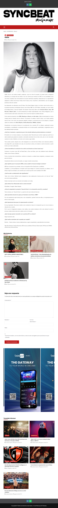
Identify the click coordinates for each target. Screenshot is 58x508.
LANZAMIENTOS (34, 435)
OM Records (45, 225)
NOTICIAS (40, 250)
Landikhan (29, 225)
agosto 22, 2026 (17, 442)
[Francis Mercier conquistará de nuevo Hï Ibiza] (42, 454)
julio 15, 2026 (15, 256)
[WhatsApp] (30, 4)
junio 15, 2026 (11, 284)
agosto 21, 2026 (43, 442)
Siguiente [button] (53, 381)
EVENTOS (7, 435)
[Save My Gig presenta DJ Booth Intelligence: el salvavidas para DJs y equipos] (16, 454)
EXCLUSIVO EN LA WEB (16, 250)
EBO (23, 225)
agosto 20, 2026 (43, 466)
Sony (9, 227)
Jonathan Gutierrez (9, 442)
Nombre (7, 319)
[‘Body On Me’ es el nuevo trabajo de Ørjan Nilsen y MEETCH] (42, 429)
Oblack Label (39, 225)
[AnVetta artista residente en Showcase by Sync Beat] (16, 270)
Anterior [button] (5, 381)
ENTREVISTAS (10, 35)
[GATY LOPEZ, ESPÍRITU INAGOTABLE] (16, 244)
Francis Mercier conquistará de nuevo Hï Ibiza (41, 465)
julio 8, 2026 (40, 258)
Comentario (8, 300)
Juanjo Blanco (8, 256)
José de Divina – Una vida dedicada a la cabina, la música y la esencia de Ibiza (41, 255)
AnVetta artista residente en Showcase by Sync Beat (16, 281)
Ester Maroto (34, 258)
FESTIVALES (7, 487)
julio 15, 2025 (11, 39)
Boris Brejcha (10, 225)
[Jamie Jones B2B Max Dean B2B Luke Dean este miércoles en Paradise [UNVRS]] (16, 429)
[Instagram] (27, 4)
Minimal (34, 225)
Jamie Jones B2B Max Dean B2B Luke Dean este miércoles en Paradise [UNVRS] (16, 440)
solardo (6, 227)
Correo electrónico (33, 320)
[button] (5, 27)
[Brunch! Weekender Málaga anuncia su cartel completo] (16, 480)
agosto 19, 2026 (17, 494)
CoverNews (36, 505)
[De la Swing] (38, 380)
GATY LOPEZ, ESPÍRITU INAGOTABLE (14, 254)
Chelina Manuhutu (17, 225)
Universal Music (14, 227)
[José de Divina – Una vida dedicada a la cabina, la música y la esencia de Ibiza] (42, 244)
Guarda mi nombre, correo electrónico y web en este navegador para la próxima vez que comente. (27, 336)
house (25, 225)
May (6, 39)
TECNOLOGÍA (13, 461)
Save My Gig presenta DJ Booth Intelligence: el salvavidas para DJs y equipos (15, 465)
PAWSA (50, 225)
